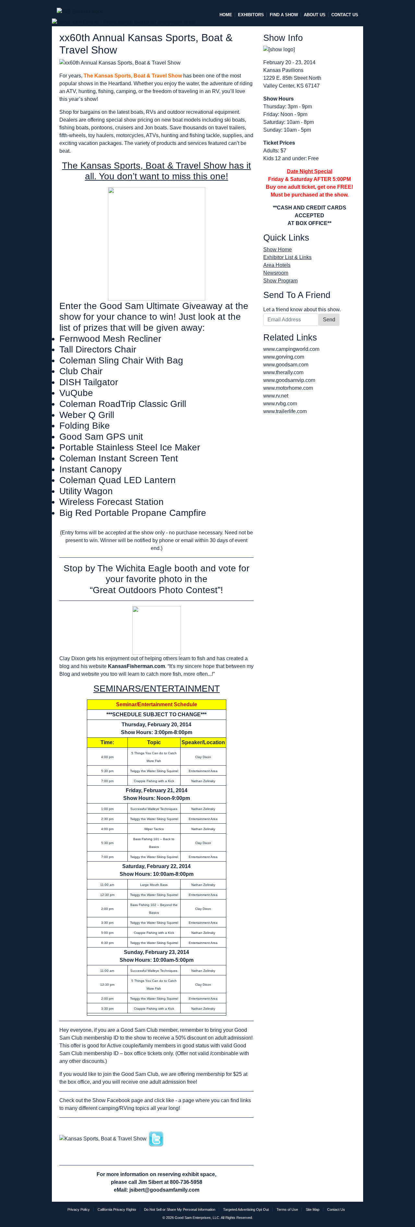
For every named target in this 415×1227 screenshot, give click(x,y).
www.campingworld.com (291, 349)
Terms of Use (287, 1209)
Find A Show (284, 14)
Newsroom (275, 273)
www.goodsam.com (285, 364)
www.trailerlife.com (285, 411)
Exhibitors (251, 14)
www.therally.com (283, 372)
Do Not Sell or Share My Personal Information (179, 1209)
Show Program (280, 280)
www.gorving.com (283, 357)
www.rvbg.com (280, 403)
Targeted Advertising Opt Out (246, 1209)
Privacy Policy (78, 1209)
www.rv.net (275, 396)
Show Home (277, 249)
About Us (315, 14)
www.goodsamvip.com (289, 380)
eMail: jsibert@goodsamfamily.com (156, 1190)
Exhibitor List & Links (287, 257)
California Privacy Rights (117, 1209)
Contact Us (344, 14)
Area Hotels (276, 265)
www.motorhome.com (288, 388)
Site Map (312, 1209)
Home (225, 14)
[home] (79, 8)
